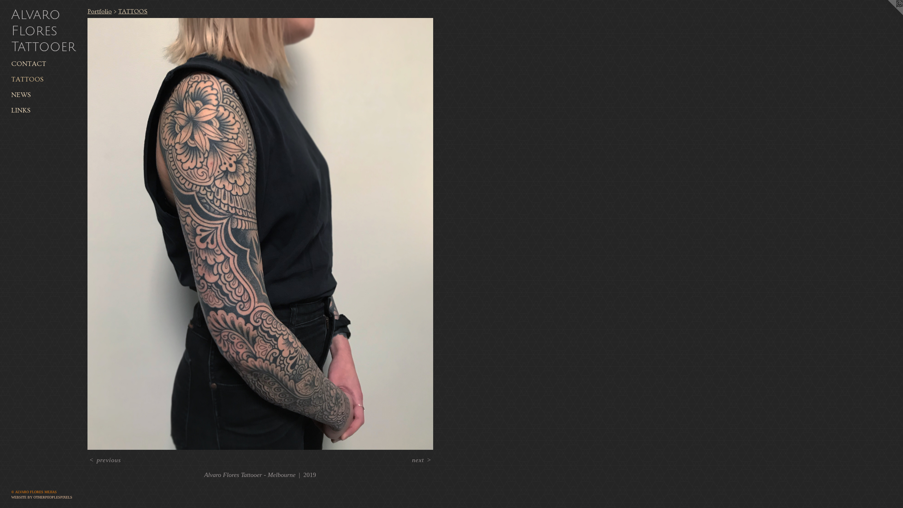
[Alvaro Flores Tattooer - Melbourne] (260, 234)
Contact (28, 64)
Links (20, 110)
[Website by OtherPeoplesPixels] (889, 14)
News (21, 95)
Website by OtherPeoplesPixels (41, 497)
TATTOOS (27, 79)
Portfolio (99, 11)
